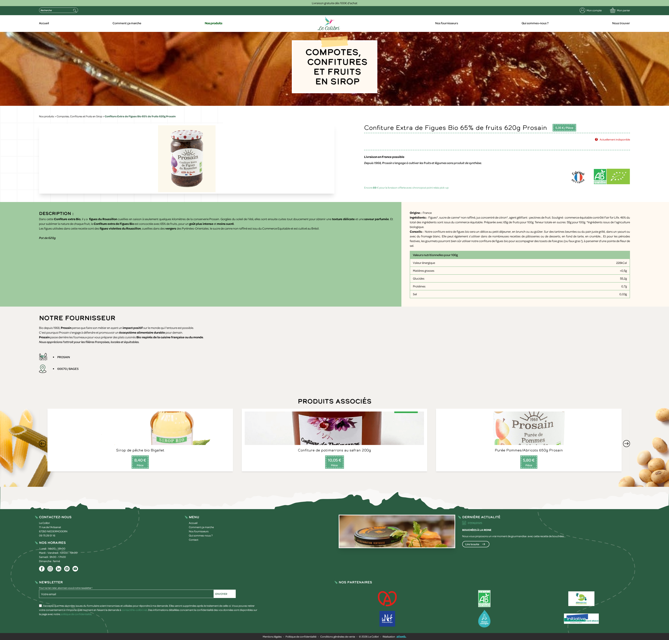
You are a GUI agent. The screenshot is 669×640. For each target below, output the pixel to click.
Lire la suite (472, 544)
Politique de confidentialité (301, 636)
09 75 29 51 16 (47, 535)
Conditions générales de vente (337, 636)
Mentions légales (272, 636)
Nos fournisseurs (446, 23)
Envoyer (221, 594)
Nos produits (213, 23)
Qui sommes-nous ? (535, 23)
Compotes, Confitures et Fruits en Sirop (79, 116)
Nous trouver (621, 23)
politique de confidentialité (75, 614)
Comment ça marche (127, 23)
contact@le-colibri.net (134, 610)
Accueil (44, 23)
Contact (193, 539)
